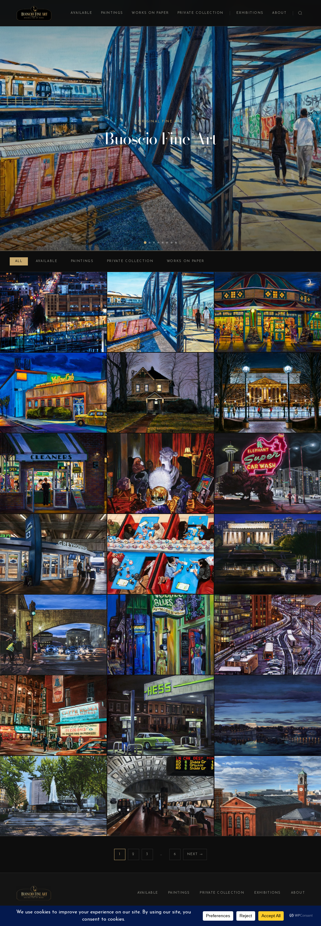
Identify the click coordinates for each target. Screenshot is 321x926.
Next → (195, 854)
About (279, 13)
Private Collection (200, 13)
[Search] (300, 13)
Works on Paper (150, 13)
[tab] (145, 243)
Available (81, 13)
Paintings (112, 13)
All (19, 261)
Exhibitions (250, 13)
